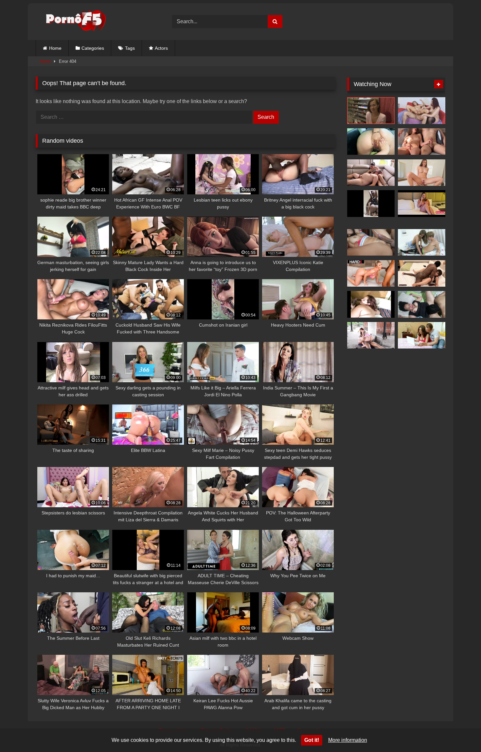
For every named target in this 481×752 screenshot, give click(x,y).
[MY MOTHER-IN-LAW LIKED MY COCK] (421, 304)
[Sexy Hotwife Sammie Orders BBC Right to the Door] (421, 203)
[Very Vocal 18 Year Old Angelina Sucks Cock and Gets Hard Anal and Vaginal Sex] (421, 242)
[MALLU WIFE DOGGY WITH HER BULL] (371, 203)
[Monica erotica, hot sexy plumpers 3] (371, 304)
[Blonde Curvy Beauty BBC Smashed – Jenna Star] (371, 273)
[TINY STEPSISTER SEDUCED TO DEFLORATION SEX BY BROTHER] (421, 335)
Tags (130, 48)
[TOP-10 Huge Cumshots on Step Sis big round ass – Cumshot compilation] (421, 141)
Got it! (311, 740)
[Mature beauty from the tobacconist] (371, 110)
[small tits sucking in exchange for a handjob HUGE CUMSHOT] (371, 172)
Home (55, 48)
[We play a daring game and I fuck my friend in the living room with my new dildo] (371, 141)
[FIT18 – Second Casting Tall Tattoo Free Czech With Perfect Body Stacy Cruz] (421, 172)
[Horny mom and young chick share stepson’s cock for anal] (421, 110)
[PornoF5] (71, 21)
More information (347, 740)
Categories (92, 48)
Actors (161, 48)
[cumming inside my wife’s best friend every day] (371, 242)
